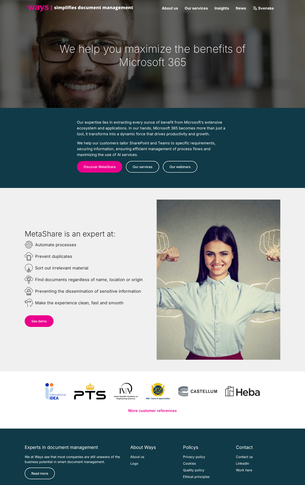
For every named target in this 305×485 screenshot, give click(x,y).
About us (170, 8)
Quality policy (193, 470)
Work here (244, 470)
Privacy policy (194, 457)
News (241, 8)
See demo (39, 321)
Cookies (189, 463)
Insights (222, 8)
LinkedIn (242, 463)
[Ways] (80, 8)
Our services (196, 8)
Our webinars (180, 167)
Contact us (244, 457)
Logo (134, 463)
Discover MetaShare (100, 167)
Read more (39, 473)
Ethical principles (196, 477)
